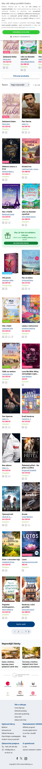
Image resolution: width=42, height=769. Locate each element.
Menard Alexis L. (8, 171)
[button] (21, 37)
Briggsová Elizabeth (29, 470)
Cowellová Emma (8, 562)
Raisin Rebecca (7, 609)
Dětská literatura (8, 733)
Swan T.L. (25, 124)
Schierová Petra (27, 280)
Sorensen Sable (7, 280)
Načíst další (21, 624)
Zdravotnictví (6, 730)
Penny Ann (7, 59)
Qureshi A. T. (26, 419)
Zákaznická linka (20, 720)
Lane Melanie (27, 376)
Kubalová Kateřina (28, 328)
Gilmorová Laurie (28, 609)
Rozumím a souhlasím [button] (21, 32)
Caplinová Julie (27, 169)
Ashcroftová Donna (27, 62)
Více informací (30, 27)
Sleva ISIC (18, 717)
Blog (24, 736)
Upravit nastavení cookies (32, 750)
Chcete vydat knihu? (30, 730)
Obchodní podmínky (22, 714)
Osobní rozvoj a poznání (10, 739)
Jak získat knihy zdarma (21, 243)
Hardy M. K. (6, 517)
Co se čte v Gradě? (29, 733)
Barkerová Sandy (8, 214)
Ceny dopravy (19, 708)
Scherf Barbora (27, 517)
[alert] (21, 20)
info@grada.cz (10, 750)
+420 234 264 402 (11, 747)
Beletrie (4, 727)
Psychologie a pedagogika (11, 736)
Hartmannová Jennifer (30, 562)
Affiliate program (29, 727)
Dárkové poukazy (21, 711)
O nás (25, 747)
